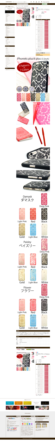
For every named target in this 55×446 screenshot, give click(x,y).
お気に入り (39, 1)
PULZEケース (7, 35)
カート (41, 1)
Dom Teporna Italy (8, 15)
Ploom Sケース (7, 33)
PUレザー (7, 66)
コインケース (7, 44)
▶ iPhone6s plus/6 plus (39, 55)
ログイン (31, 1)
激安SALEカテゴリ (8, 69)
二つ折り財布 (7, 38)
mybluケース (7, 34)
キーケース (7, 49)
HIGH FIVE (7, 16)
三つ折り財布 (7, 39)
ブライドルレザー (7, 59)
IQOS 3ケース (7, 27)
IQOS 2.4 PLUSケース (8, 26)
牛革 (6, 65)
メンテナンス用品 (7, 54)
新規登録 (36, 1)
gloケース (7, 29)
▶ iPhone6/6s (38, 54)
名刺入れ (7, 48)
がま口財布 (7, 43)
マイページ (33, 1)
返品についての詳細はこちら (39, 395)
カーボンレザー (7, 58)
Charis (6, 17)
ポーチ (6, 47)
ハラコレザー (7, 64)
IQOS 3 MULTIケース (8, 28)
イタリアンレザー (7, 57)
